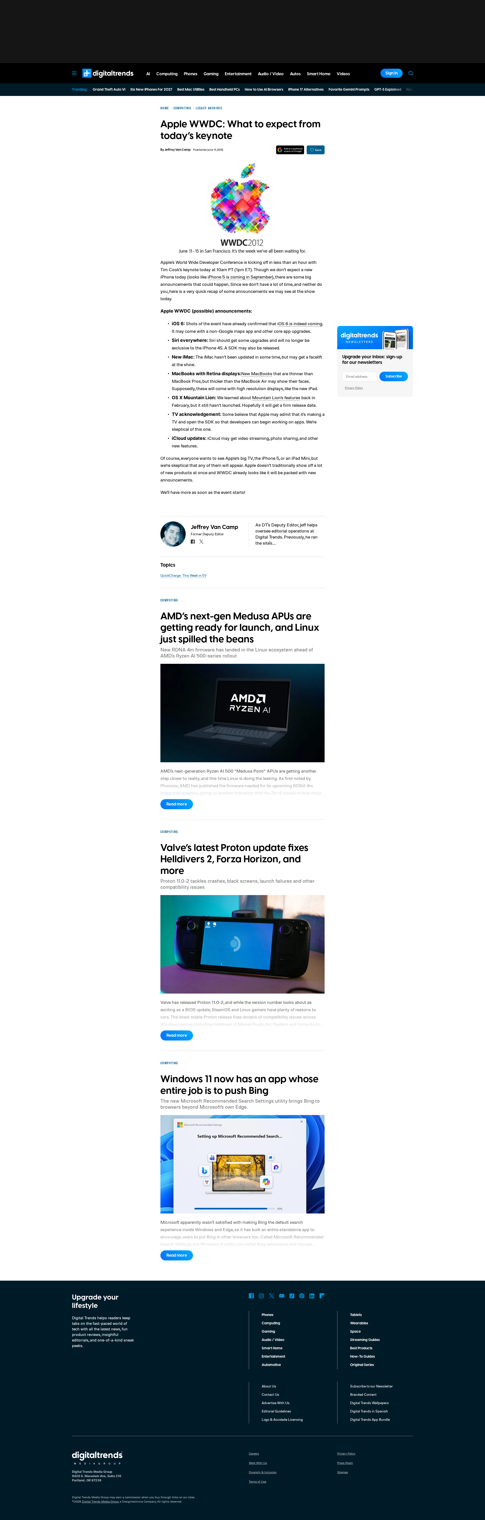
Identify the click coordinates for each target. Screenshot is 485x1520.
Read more (176, 804)
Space (355, 1331)
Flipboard (322, 1295)
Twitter (271, 1295)
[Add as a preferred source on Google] (290, 149)
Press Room (345, 1463)
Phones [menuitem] (190, 74)
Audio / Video (273, 1339)
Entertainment (273, 1356)
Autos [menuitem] (295, 74)
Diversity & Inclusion (263, 1472)
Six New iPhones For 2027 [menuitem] (151, 89)
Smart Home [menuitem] (318, 74)
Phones (267, 1315)
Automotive (271, 1364)
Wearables (359, 1323)
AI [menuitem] (148, 74)
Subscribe (393, 376)
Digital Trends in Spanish (369, 1411)
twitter (201, 542)
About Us (269, 1386)
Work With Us (258, 1463)
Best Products (361, 1348)
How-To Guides (362, 1356)
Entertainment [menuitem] (238, 74)
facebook (193, 542)
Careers (254, 1453)
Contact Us (270, 1394)
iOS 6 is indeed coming (299, 323)
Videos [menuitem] (343, 74)
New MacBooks (256, 373)
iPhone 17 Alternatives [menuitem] (306, 89)
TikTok (291, 1295)
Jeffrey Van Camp (177, 150)
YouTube (281, 1295)
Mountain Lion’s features (276, 397)
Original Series (362, 1364)
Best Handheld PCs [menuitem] (224, 89)
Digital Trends (98, 80)
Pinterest (301, 1295)
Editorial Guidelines (276, 1411)
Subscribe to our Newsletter (371, 1386)
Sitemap (342, 1472)
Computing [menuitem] (167, 74)
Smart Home (272, 1348)
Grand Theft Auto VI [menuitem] (109, 89)
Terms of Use (257, 1481)
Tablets (356, 1315)
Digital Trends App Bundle (370, 1419)
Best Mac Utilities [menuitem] (190, 89)
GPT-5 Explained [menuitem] (387, 89)
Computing (271, 1323)
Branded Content (363, 1394)
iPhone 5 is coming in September (240, 277)
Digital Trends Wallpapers (369, 1403)
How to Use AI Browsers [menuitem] (264, 89)
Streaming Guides (365, 1339)
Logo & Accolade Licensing (282, 1419)
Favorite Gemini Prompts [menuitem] (349, 89)
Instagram (261, 1295)
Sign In (391, 73)
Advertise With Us (275, 1403)
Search (411, 73)
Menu (74, 73)
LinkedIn (311, 1295)
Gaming (268, 1331)
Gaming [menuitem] (211, 74)
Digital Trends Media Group (100, 1501)
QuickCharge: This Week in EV (183, 575)
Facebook (251, 1295)
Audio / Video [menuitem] (271, 74)
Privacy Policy (354, 388)
